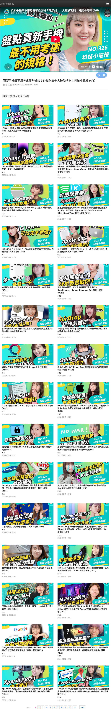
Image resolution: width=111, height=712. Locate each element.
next (82, 707)
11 (75, 707)
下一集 (101, 75)
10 (70, 707)
